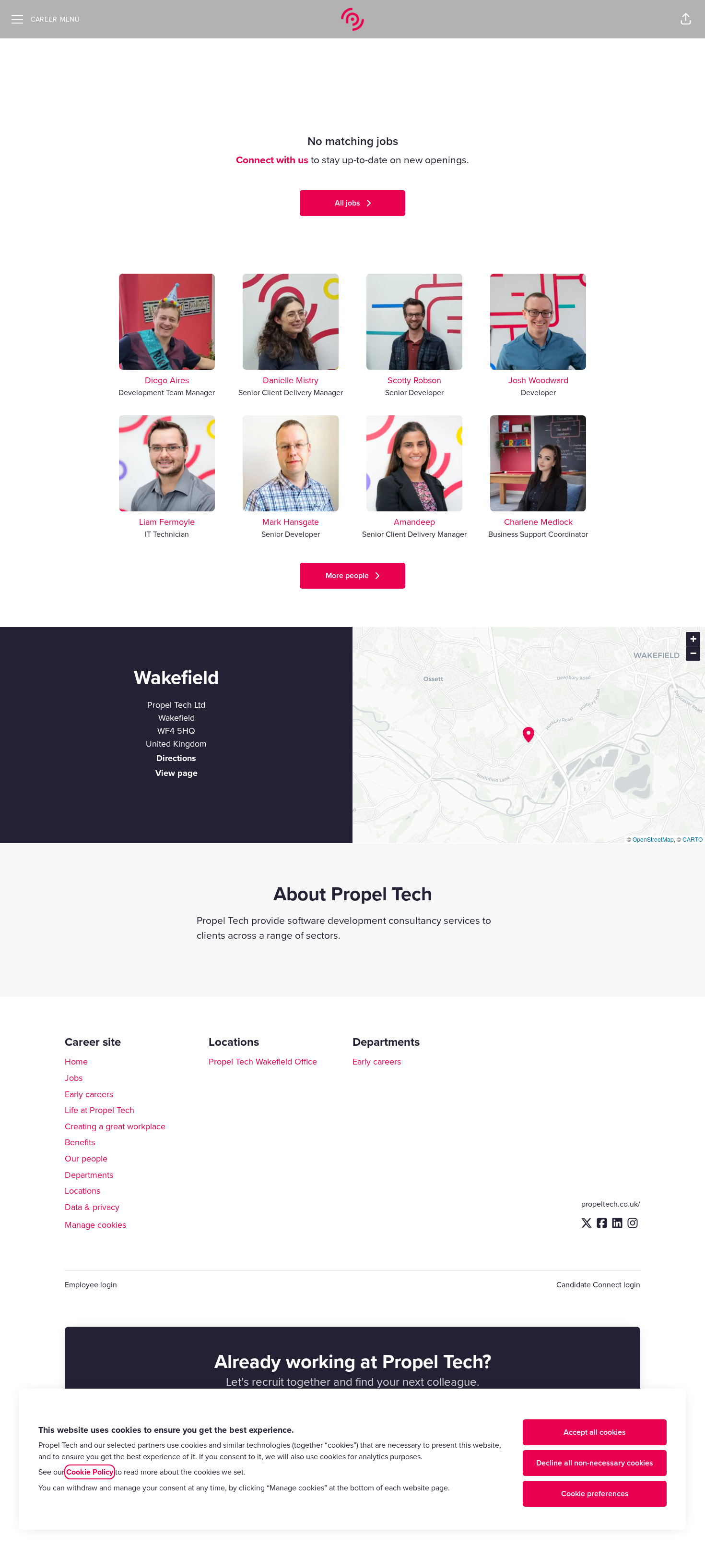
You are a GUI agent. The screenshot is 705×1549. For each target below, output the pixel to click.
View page (176, 773)
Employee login (91, 1284)
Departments (89, 1175)
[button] (685, 19)
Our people (86, 1158)
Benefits (80, 1142)
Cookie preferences (595, 1493)
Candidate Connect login (598, 1284)
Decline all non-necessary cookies (594, 1462)
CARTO (692, 839)
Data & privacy (92, 1207)
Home (76, 1061)
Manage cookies (95, 1225)
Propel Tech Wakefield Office (263, 1061)
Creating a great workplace (115, 1126)
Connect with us (272, 159)
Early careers (89, 1094)
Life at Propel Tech (99, 1110)
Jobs (73, 1078)
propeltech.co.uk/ (610, 1203)
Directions (176, 758)
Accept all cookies (595, 1432)
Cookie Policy (89, 1471)
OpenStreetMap (653, 839)
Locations (82, 1191)
